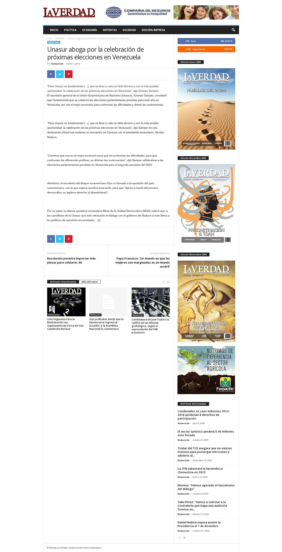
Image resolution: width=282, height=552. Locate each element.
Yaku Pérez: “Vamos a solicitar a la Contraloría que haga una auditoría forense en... (202, 505)
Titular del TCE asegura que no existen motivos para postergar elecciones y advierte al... (205, 451)
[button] (233, 30)
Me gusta (227, 41)
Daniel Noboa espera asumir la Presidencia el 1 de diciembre (199, 524)
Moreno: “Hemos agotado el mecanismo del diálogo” (206, 487)
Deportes (110, 30)
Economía (89, 30)
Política (70, 30)
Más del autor (90, 281)
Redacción (60, 38)
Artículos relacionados (63, 281)
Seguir (228, 49)
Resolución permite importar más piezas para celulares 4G (71, 260)
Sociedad (129, 30)
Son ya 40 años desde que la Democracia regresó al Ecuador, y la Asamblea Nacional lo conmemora (106, 324)
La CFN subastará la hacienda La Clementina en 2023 (200, 470)
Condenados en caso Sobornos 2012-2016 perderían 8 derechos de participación (204, 414)
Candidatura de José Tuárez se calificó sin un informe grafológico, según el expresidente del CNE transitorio (150, 326)
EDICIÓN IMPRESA (153, 30)
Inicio (54, 30)
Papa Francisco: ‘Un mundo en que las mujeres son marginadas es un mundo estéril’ (142, 262)
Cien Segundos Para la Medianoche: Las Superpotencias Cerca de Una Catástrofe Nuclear (65, 324)
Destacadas (54, 314)
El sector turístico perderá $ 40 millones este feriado (206, 433)
